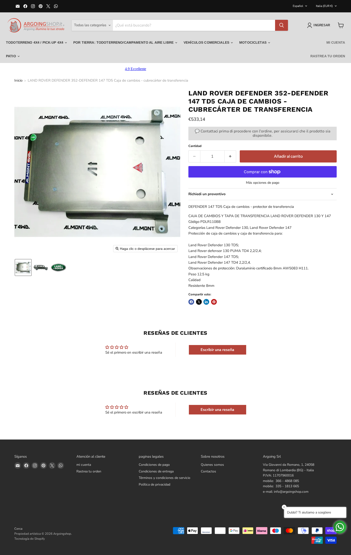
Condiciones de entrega (156, 471)
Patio (11, 56)
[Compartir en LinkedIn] (206, 302)
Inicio (18, 81)
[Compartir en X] (199, 302)
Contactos (208, 471)
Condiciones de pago (154, 464)
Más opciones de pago (262, 183)
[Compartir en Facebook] (191, 302)
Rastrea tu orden (327, 56)
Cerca (18, 529)
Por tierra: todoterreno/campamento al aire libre (124, 42)
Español (298, 6)
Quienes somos (212, 464)
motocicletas (253, 42)
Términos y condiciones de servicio (164, 478)
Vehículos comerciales (207, 42)
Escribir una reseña (217, 349)
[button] (319, 25)
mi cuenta (335, 42)
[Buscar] (281, 25)
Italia (324, 6)
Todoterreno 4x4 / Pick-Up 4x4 (35, 42)
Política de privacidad (154, 484)
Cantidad (195, 146)
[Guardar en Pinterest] (214, 302)
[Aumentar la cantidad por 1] (230, 156)
